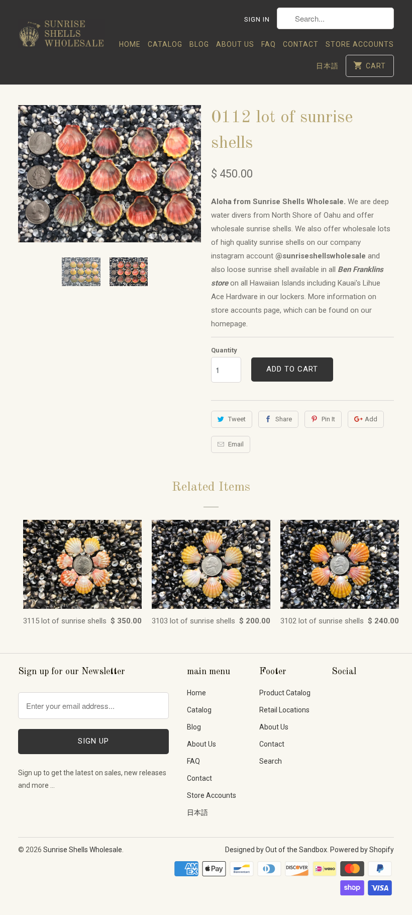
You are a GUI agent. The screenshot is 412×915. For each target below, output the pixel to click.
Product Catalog (285, 693)
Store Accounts (360, 44)
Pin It (328, 419)
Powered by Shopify (362, 850)
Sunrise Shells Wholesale (82, 850)
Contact (301, 44)
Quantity (224, 350)
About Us (235, 44)
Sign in (257, 19)
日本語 (327, 66)
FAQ (268, 44)
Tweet (237, 419)
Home (130, 44)
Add (371, 419)
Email (236, 444)
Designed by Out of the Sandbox (276, 850)
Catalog (165, 44)
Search (270, 761)
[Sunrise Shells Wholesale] (61, 31)
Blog (199, 44)
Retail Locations (284, 710)
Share (283, 419)
